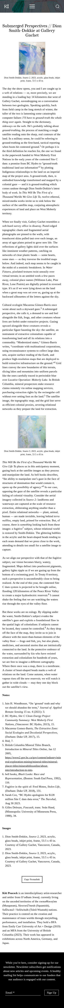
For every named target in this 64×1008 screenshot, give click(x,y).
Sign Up (51, 992)
